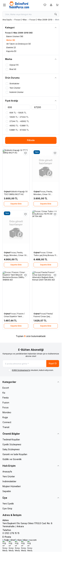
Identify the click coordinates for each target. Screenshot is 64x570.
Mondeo (6, 412)
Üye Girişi (7, 508)
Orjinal (7, 191)
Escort (5, 387)
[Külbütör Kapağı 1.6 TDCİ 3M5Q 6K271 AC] (16, 169)
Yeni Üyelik (8, 503)
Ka (3, 392)
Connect (6, 422)
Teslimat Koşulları (11, 439)
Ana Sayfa (7, 19)
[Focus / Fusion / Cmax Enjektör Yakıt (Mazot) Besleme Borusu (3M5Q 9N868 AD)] (16, 291)
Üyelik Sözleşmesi (11, 444)
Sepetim (6, 491)
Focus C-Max (20, 19)
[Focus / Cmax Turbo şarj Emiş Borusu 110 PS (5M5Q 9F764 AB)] (45, 230)
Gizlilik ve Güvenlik (12, 459)
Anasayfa (7, 471)
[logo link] (24, 5)
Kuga (5, 417)
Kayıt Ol (53, 363)
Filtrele (31, 140)
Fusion (5, 402)
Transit (5, 427)
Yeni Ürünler (8, 476)
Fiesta (5, 397)
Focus (5, 407)
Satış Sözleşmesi (11, 449)
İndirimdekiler (9, 481)
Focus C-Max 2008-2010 (41, 19)
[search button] (55, 14)
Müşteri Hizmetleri (11, 486)
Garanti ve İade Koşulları (14, 454)
